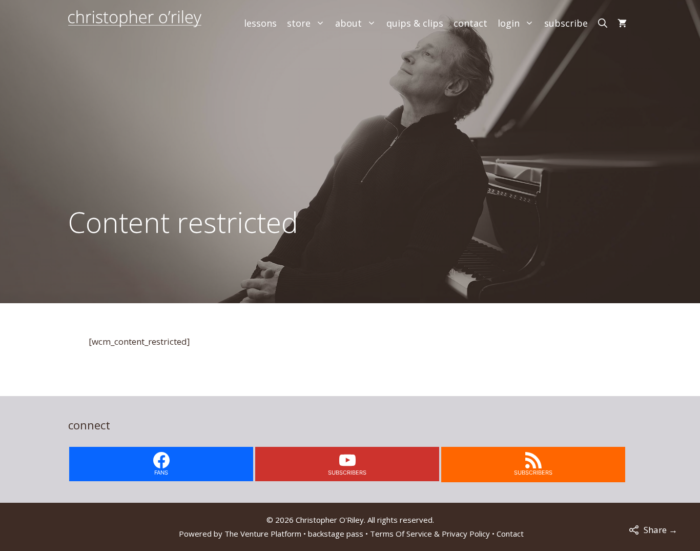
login (509, 23)
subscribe (566, 23)
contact (470, 23)
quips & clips (414, 23)
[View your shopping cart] (622, 23)
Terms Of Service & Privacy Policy (430, 533)
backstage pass (335, 533)
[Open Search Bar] (602, 23)
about (348, 23)
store (299, 23)
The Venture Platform (262, 533)
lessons (260, 23)
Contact (510, 533)
